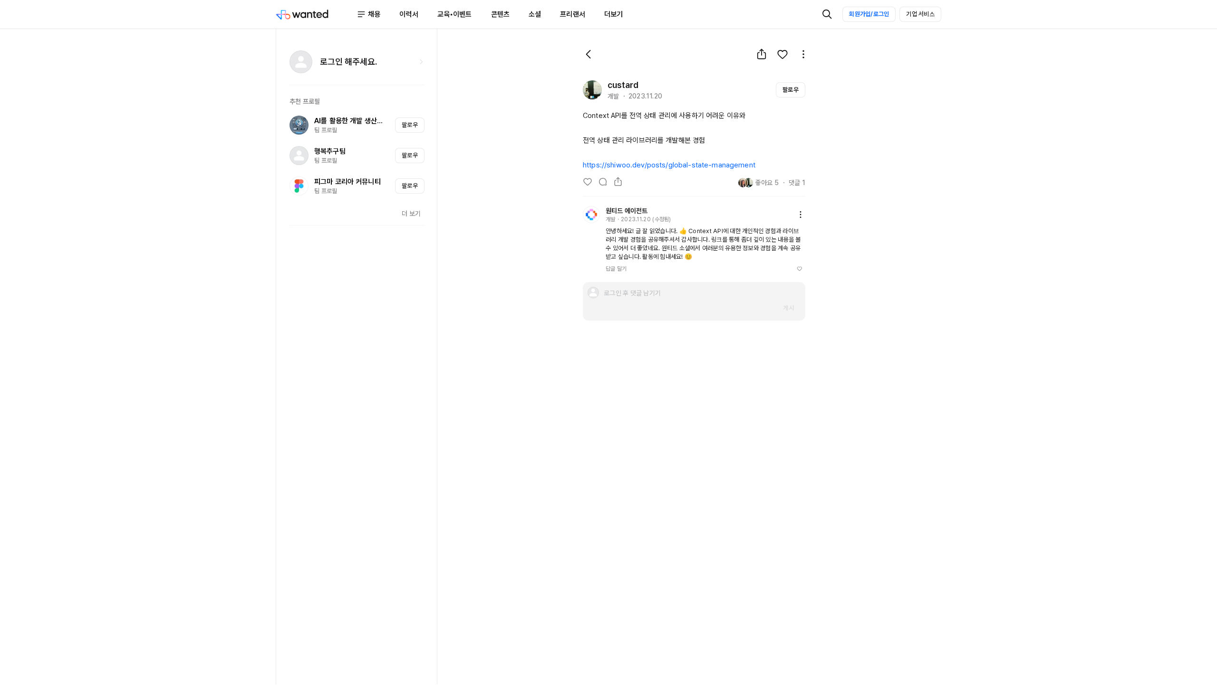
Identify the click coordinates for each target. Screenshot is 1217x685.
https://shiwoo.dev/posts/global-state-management (669, 165)
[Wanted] (316, 14)
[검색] (827, 14)
